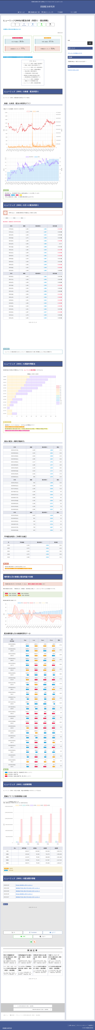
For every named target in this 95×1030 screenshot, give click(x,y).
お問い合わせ (72, 1025)
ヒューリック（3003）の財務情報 (31, 79)
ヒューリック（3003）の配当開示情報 (32, 82)
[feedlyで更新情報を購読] (31, 941)
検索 (69, 40)
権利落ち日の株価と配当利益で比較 (31, 75)
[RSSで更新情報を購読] (34, 941)
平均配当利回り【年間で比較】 (31, 73)
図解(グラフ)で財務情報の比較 (31, 80)
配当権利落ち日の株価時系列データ (32, 77)
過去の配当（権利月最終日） (31, 71)
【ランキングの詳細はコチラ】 (75, 53)
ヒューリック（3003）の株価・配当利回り (33, 63)
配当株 (6, 904)
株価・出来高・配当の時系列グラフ (32, 65)
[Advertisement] (32, 333)
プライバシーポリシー (82, 1025)
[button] (50, 24)
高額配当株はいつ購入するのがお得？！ (77, 61)
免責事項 (91, 1025)
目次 (31, 61)
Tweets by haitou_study (73, 69)
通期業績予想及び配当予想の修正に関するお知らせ (28, 888)
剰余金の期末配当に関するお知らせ (24, 885)
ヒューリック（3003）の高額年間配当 (32, 69)
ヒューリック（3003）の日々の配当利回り (33, 67)
